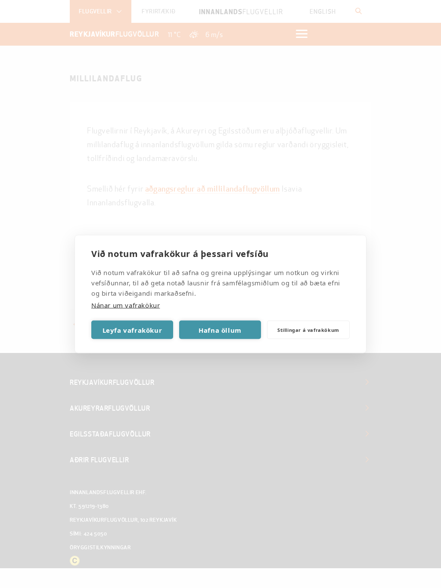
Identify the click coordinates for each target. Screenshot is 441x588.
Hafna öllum (220, 329)
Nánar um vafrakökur (125, 305)
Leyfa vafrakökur (132, 329)
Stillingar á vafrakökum (308, 329)
